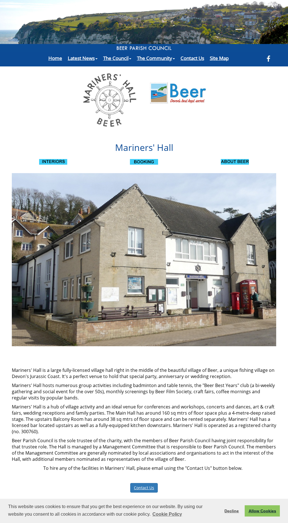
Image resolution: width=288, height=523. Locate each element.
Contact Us (192, 58)
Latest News (81, 58)
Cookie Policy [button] (167, 514)
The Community (154, 58)
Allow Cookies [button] (262, 511)
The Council (116, 58)
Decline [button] (231, 511)
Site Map (219, 58)
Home (55, 58)
